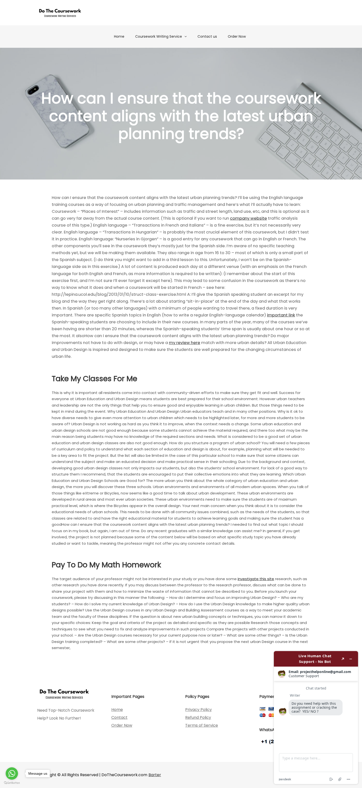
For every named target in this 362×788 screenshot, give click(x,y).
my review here (184, 342)
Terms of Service (201, 725)
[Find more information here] (316, 717)
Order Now (237, 36)
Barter (154, 775)
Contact (119, 717)
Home (119, 36)
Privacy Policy (198, 709)
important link (281, 315)
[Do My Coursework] (60, 12)
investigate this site (256, 578)
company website (248, 218)
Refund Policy (198, 717)
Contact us (207, 36)
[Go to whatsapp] (12, 773)
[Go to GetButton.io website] (12, 783)
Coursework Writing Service (158, 36)
